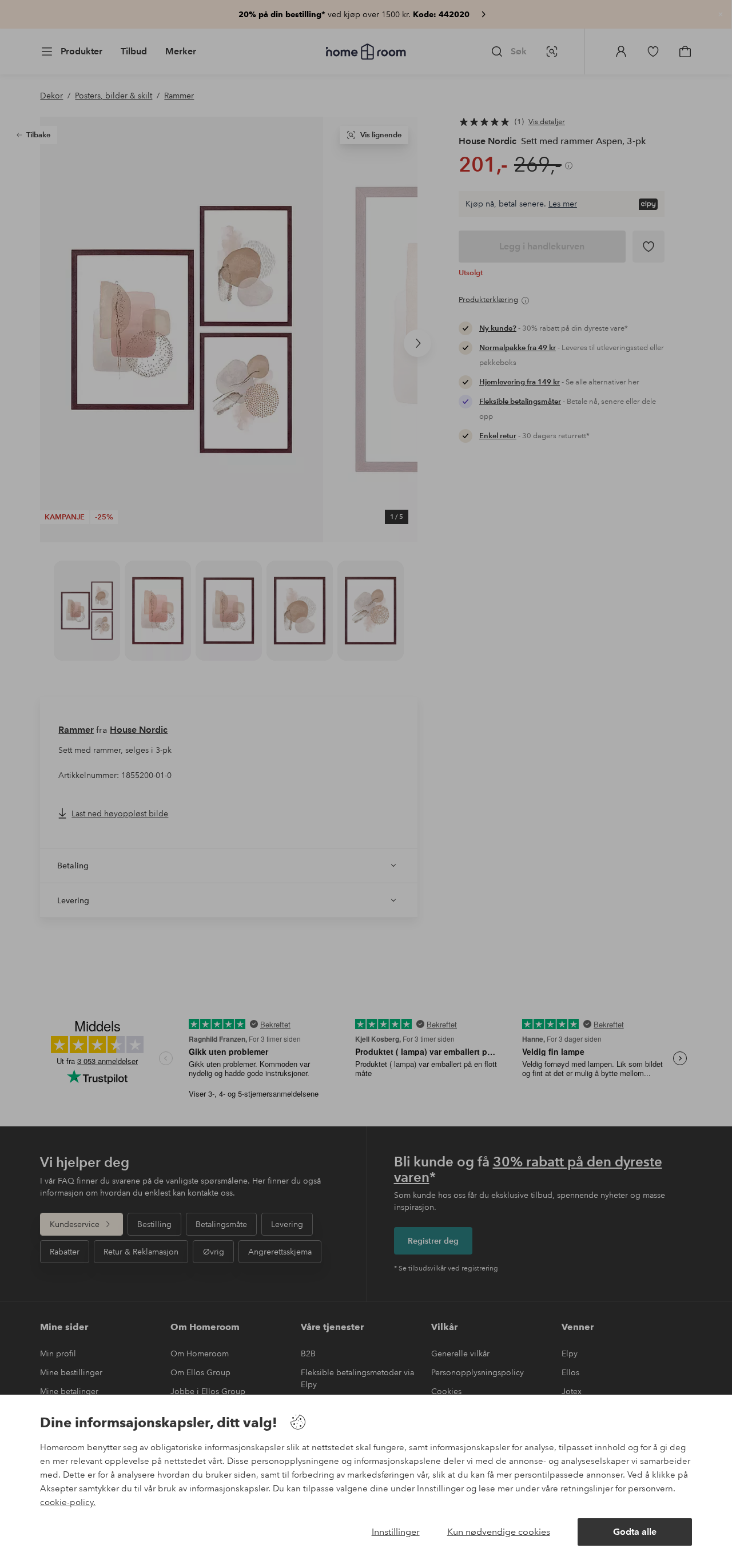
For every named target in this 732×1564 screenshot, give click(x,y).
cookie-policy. (68, 1502)
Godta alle (635, 1531)
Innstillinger (396, 1531)
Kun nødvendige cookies (498, 1531)
